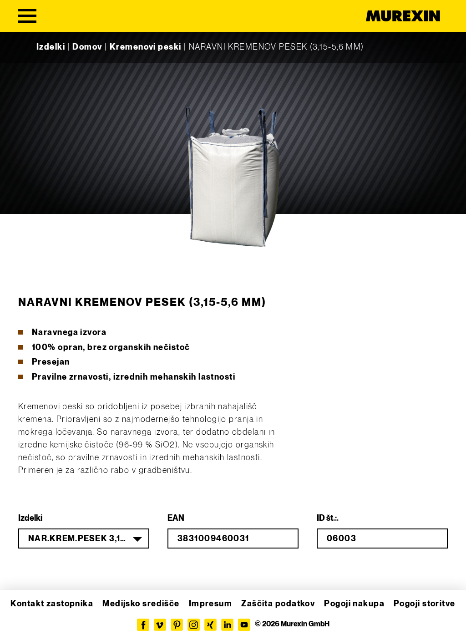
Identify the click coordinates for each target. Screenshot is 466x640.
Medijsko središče (140, 603)
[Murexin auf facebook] (143, 625)
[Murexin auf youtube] (244, 625)
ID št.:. (328, 518)
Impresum (211, 603)
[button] (20, 620)
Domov (87, 47)
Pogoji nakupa (354, 603)
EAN (175, 518)
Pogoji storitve (425, 603)
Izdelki (50, 47)
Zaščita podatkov (278, 603)
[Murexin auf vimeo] (160, 625)
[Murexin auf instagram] (193, 625)
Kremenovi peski (146, 47)
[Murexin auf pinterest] (177, 625)
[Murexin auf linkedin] (227, 625)
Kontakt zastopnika (51, 603)
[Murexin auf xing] (210, 625)
